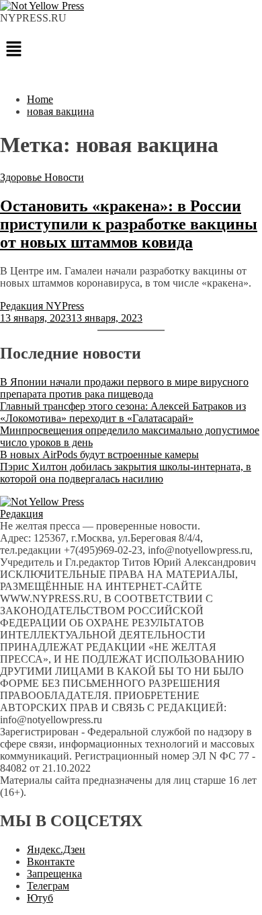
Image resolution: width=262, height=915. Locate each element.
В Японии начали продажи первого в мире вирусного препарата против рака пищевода (124, 388)
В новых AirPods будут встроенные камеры (99, 454)
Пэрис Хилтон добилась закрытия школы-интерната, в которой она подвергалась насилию (125, 472)
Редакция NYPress (42, 306)
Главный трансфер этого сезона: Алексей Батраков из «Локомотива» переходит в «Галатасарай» (123, 412)
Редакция (21, 513)
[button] (131, 50)
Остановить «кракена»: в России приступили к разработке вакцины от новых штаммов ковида (128, 224)
